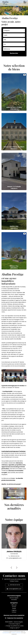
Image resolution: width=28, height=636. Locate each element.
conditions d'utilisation (16, 632)
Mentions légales (18, 622)
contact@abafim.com (15, 558)
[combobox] (14, 30)
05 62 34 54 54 (15, 556)
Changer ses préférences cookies (15, 626)
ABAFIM (6, 579)
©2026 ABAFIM (9, 622)
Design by (15, 628)
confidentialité (5, 632)
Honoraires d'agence (14, 624)
